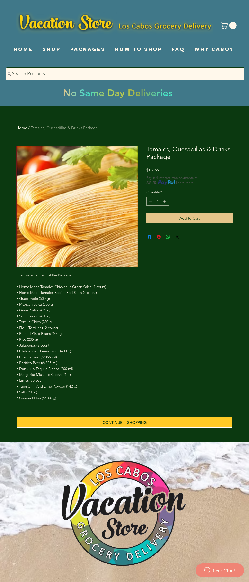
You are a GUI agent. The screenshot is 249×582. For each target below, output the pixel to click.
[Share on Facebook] (149, 237)
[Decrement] (150, 201)
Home (21, 128)
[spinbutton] (157, 201)
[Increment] (165, 201)
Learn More (185, 182)
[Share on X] (177, 237)
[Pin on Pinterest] (159, 237)
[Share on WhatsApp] (168, 237)
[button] (229, 25)
